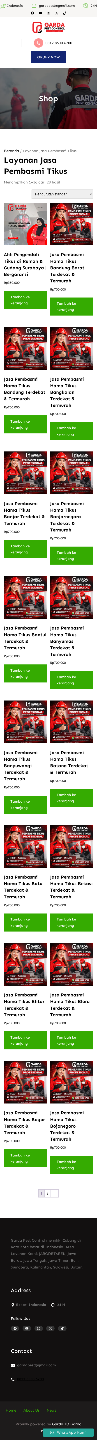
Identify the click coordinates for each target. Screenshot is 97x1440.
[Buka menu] (25, 43)
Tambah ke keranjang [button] (20, 300)
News (51, 1410)
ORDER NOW (48, 57)
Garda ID (60, 1424)
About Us (31, 1410)
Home (11, 1410)
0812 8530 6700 (59, 43)
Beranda (11, 151)
